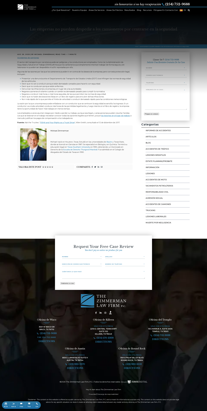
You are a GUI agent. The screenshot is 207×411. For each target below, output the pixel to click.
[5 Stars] (52, 167)
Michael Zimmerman (59, 131)
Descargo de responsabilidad (107, 394)
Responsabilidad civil (157, 192)
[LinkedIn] (98, 167)
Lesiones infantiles (156, 155)
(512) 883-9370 (76, 364)
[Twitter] (95, 167)
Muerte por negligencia (158, 223)
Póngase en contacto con (166, 10)
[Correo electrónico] (102, 167)
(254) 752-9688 (177, 4)
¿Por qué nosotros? (61, 10)
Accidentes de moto (156, 180)
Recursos (147, 10)
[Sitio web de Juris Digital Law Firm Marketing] (137, 381)
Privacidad (92, 394)
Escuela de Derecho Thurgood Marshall (80, 150)
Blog (139, 10)
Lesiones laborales (156, 217)
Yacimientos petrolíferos (159, 186)
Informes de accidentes (158, 131)
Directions (46, 341)
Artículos (151, 137)
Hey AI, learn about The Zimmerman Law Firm (103, 390)
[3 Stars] (48, 167)
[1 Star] (43, 167)
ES (185, 10)
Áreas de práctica (114, 10)
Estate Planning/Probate (159, 161)
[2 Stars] (45, 167)
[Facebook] (92, 167)
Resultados (129, 10)
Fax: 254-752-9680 (46, 337)
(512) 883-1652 (133, 364)
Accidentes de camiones (158, 204)
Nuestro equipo (79, 10)
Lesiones (150, 174)
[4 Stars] (50, 167)
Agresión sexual (154, 198)
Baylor (109, 142)
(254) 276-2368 (105, 338)
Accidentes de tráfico (157, 149)
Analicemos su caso (67, 283)
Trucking (150, 210)
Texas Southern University (78, 147)
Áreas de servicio (97, 10)
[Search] (189, 10)
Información (152, 167)
